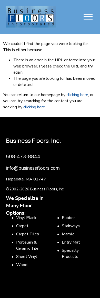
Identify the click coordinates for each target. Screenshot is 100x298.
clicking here (77, 95)
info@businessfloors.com (33, 168)
